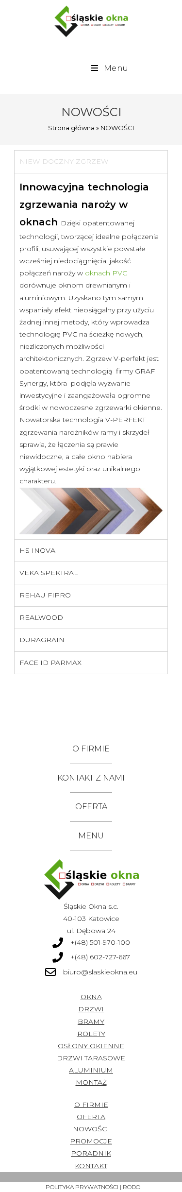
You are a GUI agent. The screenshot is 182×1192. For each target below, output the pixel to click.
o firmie (91, 1104)
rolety (91, 1033)
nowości (91, 1128)
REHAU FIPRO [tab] (45, 595)
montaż (91, 1082)
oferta (91, 1116)
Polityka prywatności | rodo (93, 1187)
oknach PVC (106, 273)
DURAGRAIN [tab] (42, 639)
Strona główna (71, 128)
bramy (91, 1021)
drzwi (91, 1009)
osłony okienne (91, 1045)
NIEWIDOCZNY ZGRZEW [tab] (63, 161)
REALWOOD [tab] (41, 617)
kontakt (91, 1165)
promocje (91, 1141)
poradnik (91, 1153)
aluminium (91, 1070)
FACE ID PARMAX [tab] (50, 662)
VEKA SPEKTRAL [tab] (48, 572)
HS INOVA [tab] (37, 550)
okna (91, 996)
